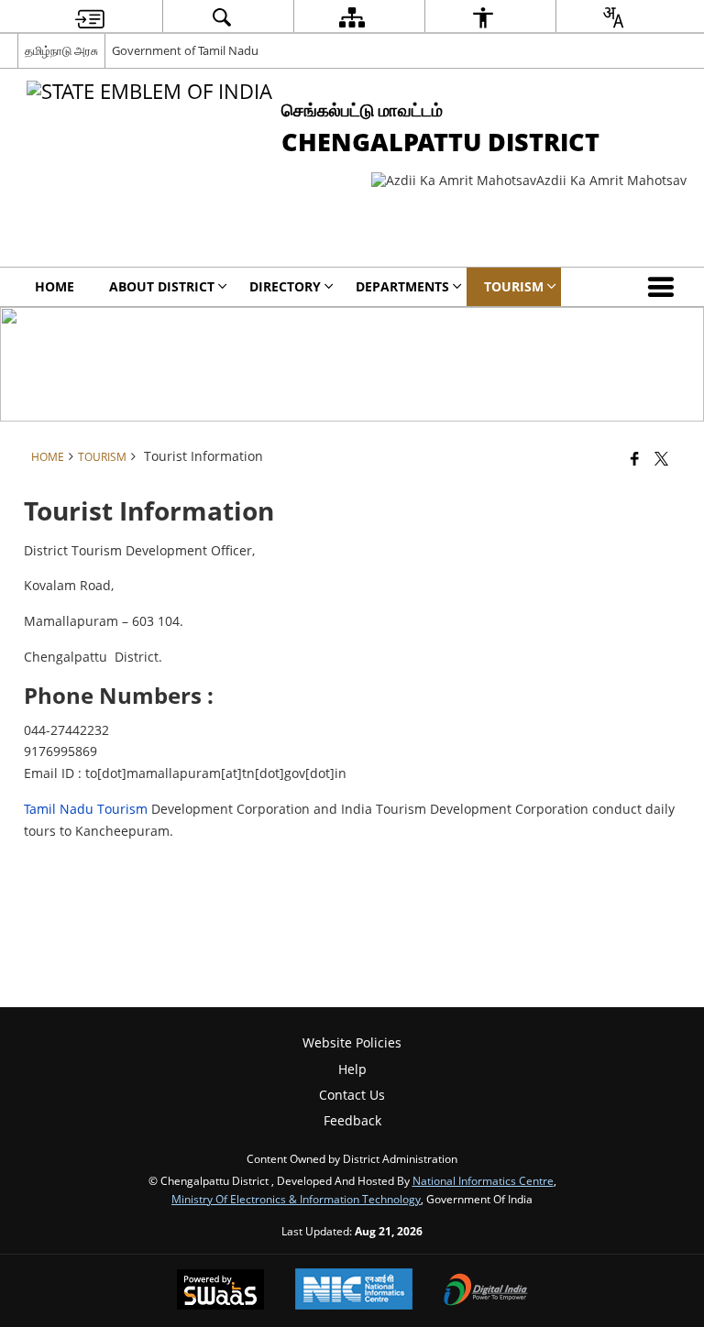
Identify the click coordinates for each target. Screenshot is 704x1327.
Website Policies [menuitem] (352, 1042)
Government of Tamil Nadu (185, 50)
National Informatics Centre (483, 1180)
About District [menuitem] (161, 286)
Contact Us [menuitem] (352, 1094)
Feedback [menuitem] (352, 1120)
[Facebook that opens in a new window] (634, 458)
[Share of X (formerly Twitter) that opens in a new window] (661, 458)
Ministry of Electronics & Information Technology (296, 1198)
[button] (665, 287)
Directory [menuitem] (285, 286)
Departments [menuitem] (402, 286)
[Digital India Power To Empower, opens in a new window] (486, 1291)
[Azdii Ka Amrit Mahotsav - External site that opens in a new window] (529, 180)
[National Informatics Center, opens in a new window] (353, 1291)
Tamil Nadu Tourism (86, 808)
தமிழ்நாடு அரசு (61, 50)
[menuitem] (89, 17)
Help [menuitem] (352, 1069)
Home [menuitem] (54, 286)
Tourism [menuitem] (514, 286)
